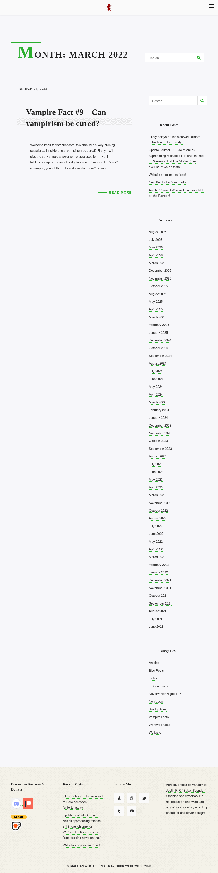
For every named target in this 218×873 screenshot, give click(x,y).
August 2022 (157, 518)
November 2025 (160, 278)
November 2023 (160, 433)
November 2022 (160, 502)
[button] (211, 6)
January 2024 (158, 417)
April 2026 (156, 255)
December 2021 (160, 580)
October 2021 (158, 595)
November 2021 (160, 587)
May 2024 (156, 386)
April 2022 (156, 549)
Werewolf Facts (159, 724)
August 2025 (157, 293)
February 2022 (159, 564)
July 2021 (155, 618)
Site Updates (158, 709)
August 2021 (157, 611)
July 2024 (155, 371)
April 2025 (156, 309)
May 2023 (156, 479)
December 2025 (160, 270)
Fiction (153, 678)
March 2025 (157, 317)
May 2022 (156, 541)
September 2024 (160, 355)
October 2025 (158, 286)
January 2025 (158, 332)
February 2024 (159, 409)
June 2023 (156, 471)
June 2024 (156, 378)
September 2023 (160, 448)
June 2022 (156, 533)
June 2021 (156, 626)
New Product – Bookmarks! (168, 182)
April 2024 (156, 394)
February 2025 (159, 324)
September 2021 (160, 603)
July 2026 (155, 239)
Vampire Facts (159, 716)
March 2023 (157, 495)
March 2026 (157, 262)
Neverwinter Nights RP (165, 693)
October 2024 (158, 347)
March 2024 (157, 402)
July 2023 (155, 464)
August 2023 (157, 456)
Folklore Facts (158, 686)
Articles (154, 662)
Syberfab (191, 796)
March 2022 (157, 556)
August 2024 (157, 363)
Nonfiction (156, 701)
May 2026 (156, 247)
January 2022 (158, 572)
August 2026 (157, 231)
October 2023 (158, 440)
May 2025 (156, 301)
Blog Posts (156, 670)
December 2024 (160, 340)
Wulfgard (155, 732)
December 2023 (160, 425)
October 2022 (158, 510)
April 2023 (156, 487)
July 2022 (155, 526)
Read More (120, 192)
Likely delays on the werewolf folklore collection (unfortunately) (83, 801)
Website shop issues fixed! (167, 174)
